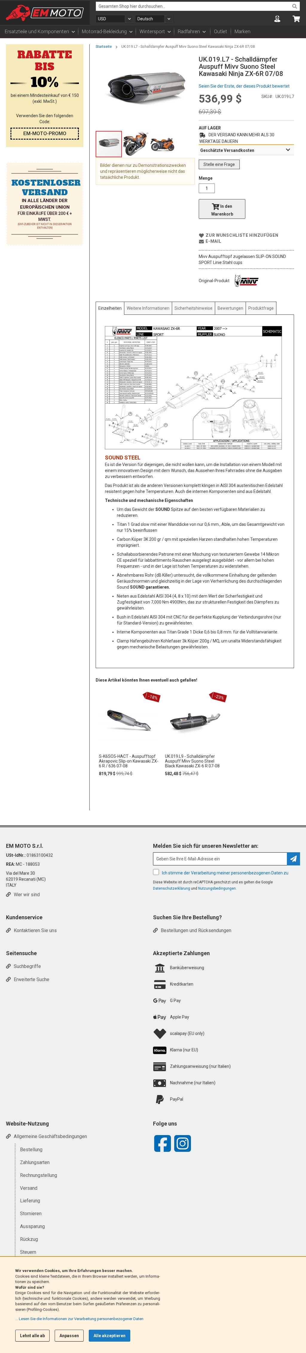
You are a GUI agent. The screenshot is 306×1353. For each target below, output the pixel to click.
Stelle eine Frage (219, 164)
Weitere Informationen (148, 308)
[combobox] (198, 6)
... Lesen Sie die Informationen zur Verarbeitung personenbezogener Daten (79, 1319)
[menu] (153, 31)
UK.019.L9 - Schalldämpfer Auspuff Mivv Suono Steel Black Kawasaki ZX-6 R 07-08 (192, 761)
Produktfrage (261, 308)
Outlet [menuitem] (220, 31)
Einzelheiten (110, 308)
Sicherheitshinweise (193, 308)
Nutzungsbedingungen (217, 888)
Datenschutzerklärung (171, 888)
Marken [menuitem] (242, 31)
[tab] (246, 150)
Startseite (104, 47)
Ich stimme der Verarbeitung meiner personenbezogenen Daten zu (225, 873)
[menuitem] (39, 31)
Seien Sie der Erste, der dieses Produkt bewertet (244, 86)
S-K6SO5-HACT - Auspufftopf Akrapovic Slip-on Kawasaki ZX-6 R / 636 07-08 (128, 761)
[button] (114, 18)
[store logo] (45, 13)
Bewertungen (230, 308)
